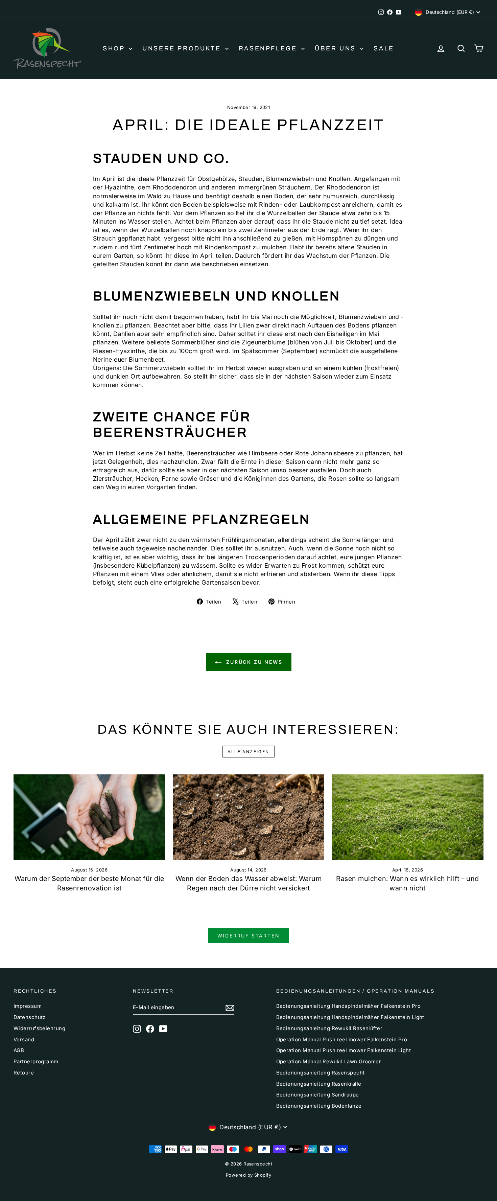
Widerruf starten (248, 935)
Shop (115, 48)
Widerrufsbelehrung (39, 1028)
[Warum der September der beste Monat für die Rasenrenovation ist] (89, 817)
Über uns (336, 48)
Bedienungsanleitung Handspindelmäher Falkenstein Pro (348, 1006)
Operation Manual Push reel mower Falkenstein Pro (341, 1039)
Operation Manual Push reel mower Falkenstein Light (343, 1050)
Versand (24, 1039)
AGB (19, 1050)
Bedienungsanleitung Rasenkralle (318, 1084)
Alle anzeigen (248, 751)
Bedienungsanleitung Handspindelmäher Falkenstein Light (350, 1017)
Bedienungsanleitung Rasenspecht (320, 1072)
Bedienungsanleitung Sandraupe (317, 1094)
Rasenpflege (269, 48)
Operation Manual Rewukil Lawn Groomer (328, 1061)
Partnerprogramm (36, 1061)
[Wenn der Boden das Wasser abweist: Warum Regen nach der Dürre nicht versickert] (249, 817)
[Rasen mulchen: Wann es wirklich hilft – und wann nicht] (407, 817)
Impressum (28, 1006)
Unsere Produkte (182, 48)
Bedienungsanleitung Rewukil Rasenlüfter (329, 1028)
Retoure (24, 1072)
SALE (384, 48)
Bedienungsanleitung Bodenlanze (319, 1106)
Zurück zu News (253, 662)
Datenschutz (30, 1017)
